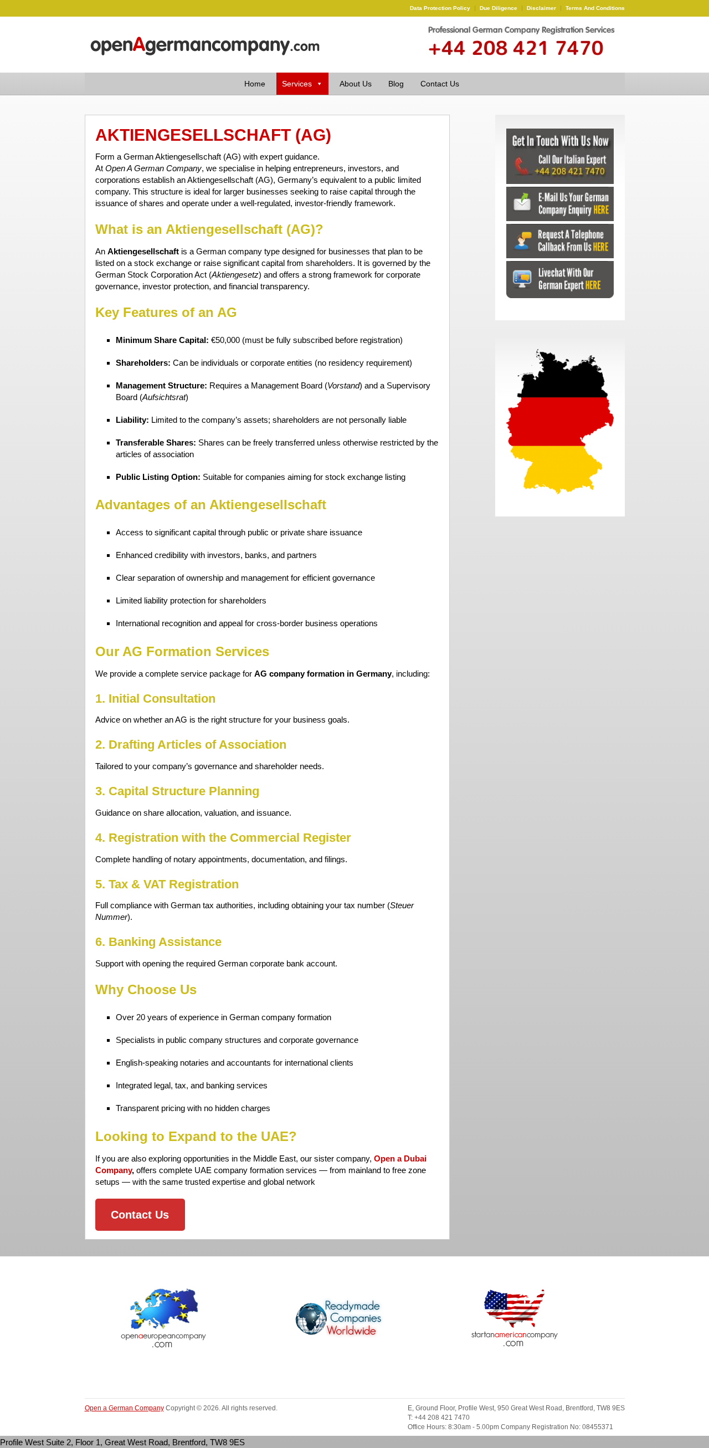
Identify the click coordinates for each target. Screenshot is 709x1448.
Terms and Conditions (595, 8)
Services (297, 83)
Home (254, 83)
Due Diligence (498, 8)
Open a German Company (124, 1408)
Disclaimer (541, 8)
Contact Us (439, 83)
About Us (356, 83)
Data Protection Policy (440, 8)
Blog (396, 83)
